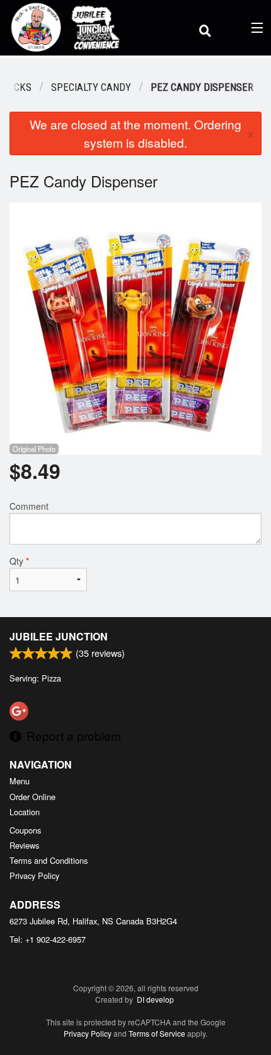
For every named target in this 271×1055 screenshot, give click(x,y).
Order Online (32, 797)
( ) (237, 27)
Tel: (47, 939)
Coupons (25, 830)
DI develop (155, 999)
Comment (29, 506)
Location (24, 812)
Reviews (24, 845)
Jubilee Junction (58, 636)
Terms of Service (157, 1033)
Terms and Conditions (48, 860)
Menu (19, 781)
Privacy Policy (34, 875)
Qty (19, 561)
